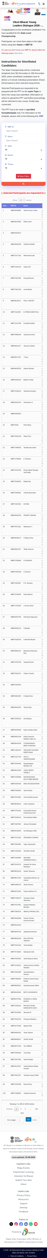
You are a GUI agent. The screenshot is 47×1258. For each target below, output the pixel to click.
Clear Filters (24, 176)
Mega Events (23, 1168)
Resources (23, 1199)
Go (28, 1119)
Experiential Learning (23, 1172)
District (10, 155)
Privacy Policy (23, 1195)
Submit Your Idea (23, 1180)
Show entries (22, 200)
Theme (10, 164)
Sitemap (23, 1207)
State (10, 146)
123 (36, 1109)
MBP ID (11, 127)
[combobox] (39, 3)
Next (22, 1113)
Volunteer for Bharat (23, 1176)
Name (10, 136)
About (23, 1184)
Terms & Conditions (17, 1256)
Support (23, 1203)
